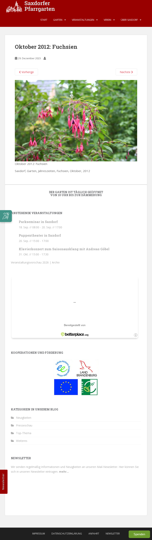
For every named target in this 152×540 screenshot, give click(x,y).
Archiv (56, 262)
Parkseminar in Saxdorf (38, 222)
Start (43, 20)
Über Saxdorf (129, 20)
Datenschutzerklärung (66, 533)
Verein (107, 20)
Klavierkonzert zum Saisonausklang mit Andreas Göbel (64, 249)
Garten (57, 20)
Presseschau (24, 425)
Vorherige (27, 72)
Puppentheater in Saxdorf (40, 235)
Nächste (125, 72)
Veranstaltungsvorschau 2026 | (31, 262)
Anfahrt (93, 533)
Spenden (139, 534)
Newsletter (3, 482)
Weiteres (21, 441)
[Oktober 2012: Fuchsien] (76, 120)
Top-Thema (23, 433)
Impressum (38, 533)
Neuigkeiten (23, 418)
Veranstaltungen (83, 20)
